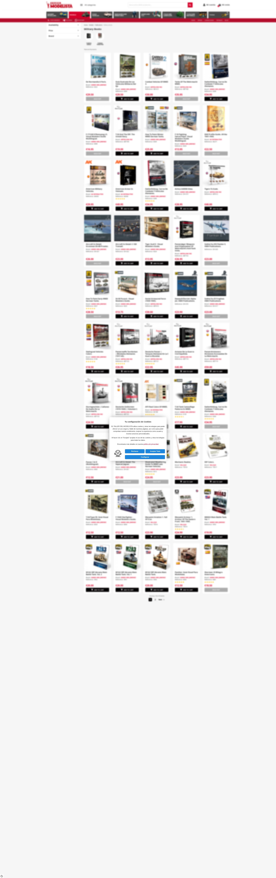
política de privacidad (151, 444)
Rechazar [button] (134, 451)
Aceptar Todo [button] (155, 451)
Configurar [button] (145, 457)
